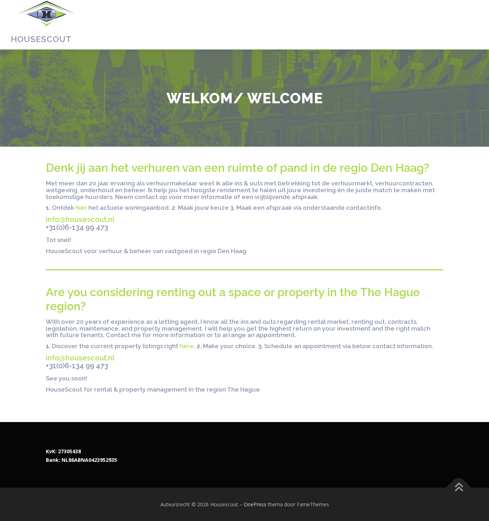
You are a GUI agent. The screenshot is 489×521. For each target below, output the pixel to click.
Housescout (41, 39)
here (187, 346)
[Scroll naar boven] (458, 487)
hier (81, 207)
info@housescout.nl (80, 219)
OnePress (255, 504)
